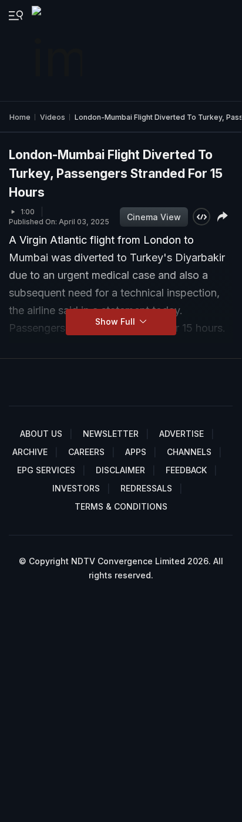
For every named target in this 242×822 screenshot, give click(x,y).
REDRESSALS (146, 488)
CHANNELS (189, 452)
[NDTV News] (58, 50)
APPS (135, 452)
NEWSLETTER (111, 434)
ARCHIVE (30, 452)
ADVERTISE (181, 434)
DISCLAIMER (120, 470)
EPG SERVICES (46, 470)
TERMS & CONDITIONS (121, 506)
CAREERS (86, 452)
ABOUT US (41, 434)
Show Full (116, 321)
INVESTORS (76, 488)
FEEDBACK (186, 470)
